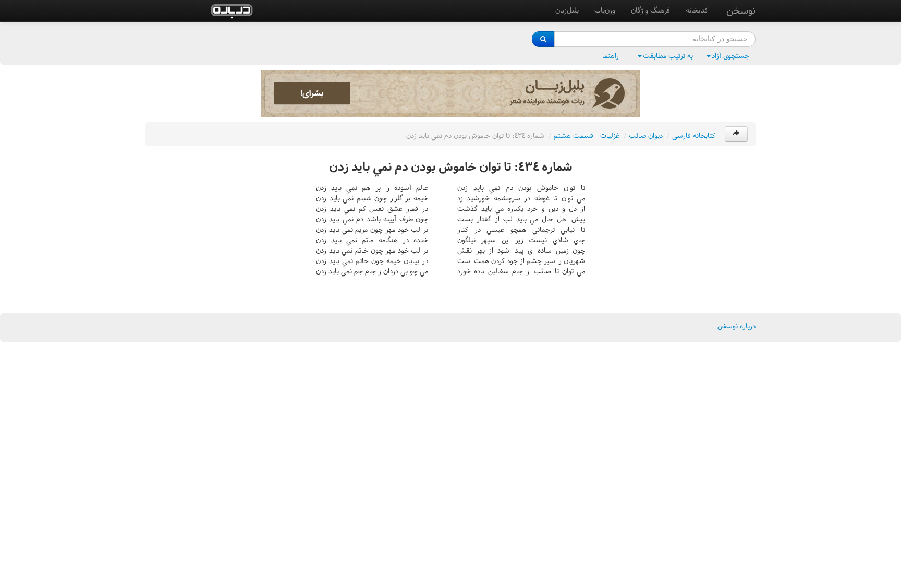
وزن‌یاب (604, 10)
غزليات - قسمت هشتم (586, 135)
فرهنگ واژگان (650, 10)
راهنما (610, 56)
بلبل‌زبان (567, 10)
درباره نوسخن (736, 326)
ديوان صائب (646, 135)
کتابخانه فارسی (693, 135)
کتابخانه (697, 10)
